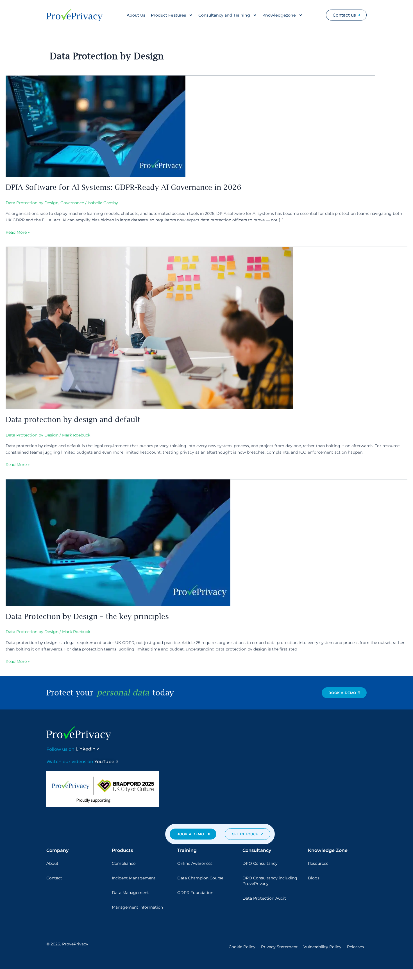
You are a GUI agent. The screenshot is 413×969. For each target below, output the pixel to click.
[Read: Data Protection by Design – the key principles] (118, 542)
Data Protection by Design (32, 202)
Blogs (313, 878)
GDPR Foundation (195, 892)
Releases (355, 946)
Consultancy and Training (224, 15)
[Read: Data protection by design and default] (149, 327)
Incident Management (133, 878)
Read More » (18, 232)
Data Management (130, 892)
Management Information (137, 907)
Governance (72, 202)
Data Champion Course (200, 878)
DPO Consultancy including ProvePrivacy (269, 880)
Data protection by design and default (73, 419)
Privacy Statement (279, 946)
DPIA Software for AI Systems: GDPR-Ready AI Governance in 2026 (123, 187)
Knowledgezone (279, 15)
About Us (136, 15)
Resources (318, 863)
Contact (54, 878)
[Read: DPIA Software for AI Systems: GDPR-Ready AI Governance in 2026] (95, 125)
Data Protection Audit (264, 898)
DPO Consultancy (260, 863)
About (52, 863)
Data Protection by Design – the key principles (87, 616)
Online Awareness (194, 863)
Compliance (123, 863)
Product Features (168, 15)
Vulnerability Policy (322, 946)
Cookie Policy (242, 946)
